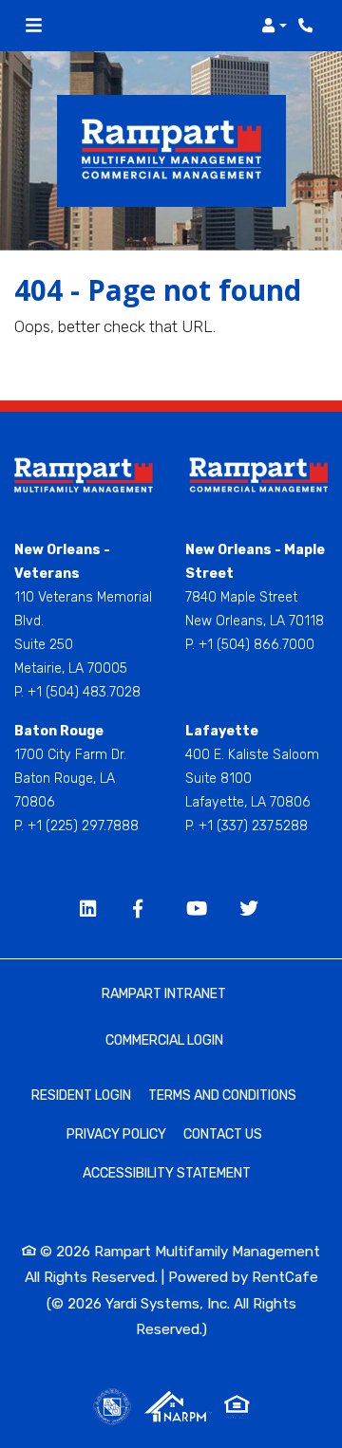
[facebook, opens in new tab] (144, 910)
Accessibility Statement (167, 1172)
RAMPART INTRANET (164, 994)
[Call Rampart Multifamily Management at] (307, 26)
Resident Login (81, 1095)
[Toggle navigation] (33, 26)
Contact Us (222, 1134)
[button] (274, 26)
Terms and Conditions (222, 1095)
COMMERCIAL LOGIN (164, 1040)
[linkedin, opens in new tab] (91, 910)
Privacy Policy (116, 1133)
